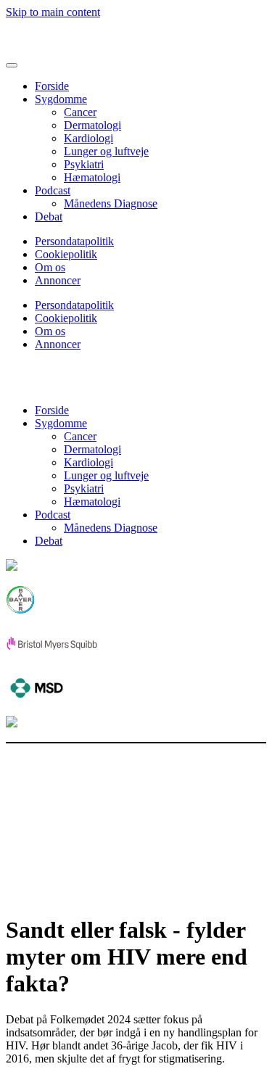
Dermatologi (92, 125)
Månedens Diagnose (110, 203)
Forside (52, 86)
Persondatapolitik (74, 241)
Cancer (80, 112)
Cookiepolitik (66, 254)
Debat (48, 216)
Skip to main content (53, 12)
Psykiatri (84, 164)
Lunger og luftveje (106, 151)
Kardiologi (88, 138)
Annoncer (58, 280)
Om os (50, 267)
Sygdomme (61, 99)
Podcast (52, 190)
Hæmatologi (92, 177)
